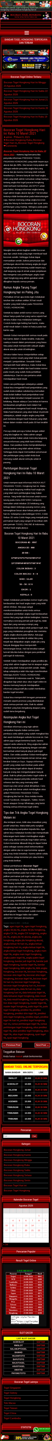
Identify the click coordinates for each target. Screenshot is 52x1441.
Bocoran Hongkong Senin (17, 1180)
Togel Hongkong (12, 1398)
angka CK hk (10, 933)
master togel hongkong (15, 1006)
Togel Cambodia (12, 1418)
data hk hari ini (27, 989)
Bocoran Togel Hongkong (31, 143)
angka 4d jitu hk (11, 930)
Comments (11, 146)
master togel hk (38, 1003)
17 (6, 1230)
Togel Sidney (10, 1393)
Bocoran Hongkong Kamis (17, 1155)
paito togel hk (35, 1006)
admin (9, 137)
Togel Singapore (12, 1388)
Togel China (10, 1413)
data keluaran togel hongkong (18, 996)
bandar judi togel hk (25, 961)
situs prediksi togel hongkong (28, 1031)
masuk (19, 1056)
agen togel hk (16, 926)
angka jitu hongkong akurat (29, 940)
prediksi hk (26, 1010)
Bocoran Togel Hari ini (15, 1185)
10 (6, 1225)
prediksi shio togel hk (26, 1013)
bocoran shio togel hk (14, 975)
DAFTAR (41, 1342)
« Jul (5, 1244)
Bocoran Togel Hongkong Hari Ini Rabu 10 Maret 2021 (24, 131)
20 (26, 1230)
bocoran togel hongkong (27, 982)
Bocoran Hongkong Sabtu (17, 1170)
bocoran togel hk (23, 978)
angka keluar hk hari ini (15, 944)
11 (13, 1225)
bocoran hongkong (37, 971)
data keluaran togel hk (33, 992)
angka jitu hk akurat (21, 937)
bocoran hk (20, 971)
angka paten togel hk (14, 958)
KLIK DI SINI (41, 1078)
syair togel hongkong (17, 1038)
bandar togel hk (28, 964)
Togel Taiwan (10, 1408)
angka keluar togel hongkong (18, 951)
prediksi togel (32, 1017)
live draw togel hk (39, 999)
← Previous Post (11, 1045)
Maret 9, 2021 (23, 137)
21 (32, 1230)
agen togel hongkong (35, 926)
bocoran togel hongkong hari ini (19, 985)
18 (13, 1230)
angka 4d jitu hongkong (33, 930)
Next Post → (42, 1045)
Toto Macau (10, 1403)
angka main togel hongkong (27, 954)
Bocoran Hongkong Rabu (19, 140)
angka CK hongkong (28, 933)
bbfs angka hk (28, 968)
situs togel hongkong (23, 1034)
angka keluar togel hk (33, 947)
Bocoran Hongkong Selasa (17, 1175)
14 (32, 1225)
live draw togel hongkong (16, 1003)
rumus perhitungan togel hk (25, 1024)
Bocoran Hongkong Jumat (17, 1150)
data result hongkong (18, 999)
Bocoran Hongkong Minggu (18, 1160)
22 (39, 1230)
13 (26, 1225)
